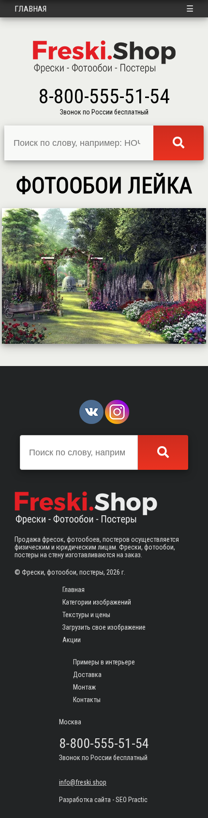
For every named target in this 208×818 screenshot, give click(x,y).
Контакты (87, 700)
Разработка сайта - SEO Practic (103, 800)
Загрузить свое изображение (104, 627)
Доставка (87, 674)
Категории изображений (96, 602)
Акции (71, 640)
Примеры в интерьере (104, 662)
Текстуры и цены (86, 615)
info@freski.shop (82, 782)
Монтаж (84, 687)
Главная (31, 9)
